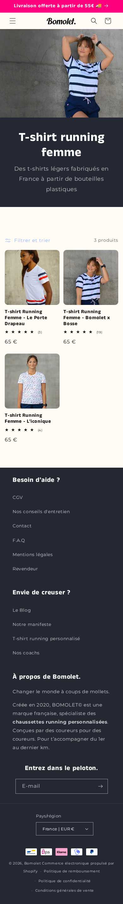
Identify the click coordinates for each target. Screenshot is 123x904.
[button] (13, 21)
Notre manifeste (32, 624)
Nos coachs (26, 653)
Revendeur (25, 569)
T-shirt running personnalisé (46, 638)
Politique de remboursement (72, 871)
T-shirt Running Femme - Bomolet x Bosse (86, 318)
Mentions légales (33, 554)
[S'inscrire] (101, 786)
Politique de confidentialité (64, 881)
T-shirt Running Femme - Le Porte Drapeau (26, 318)
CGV (18, 497)
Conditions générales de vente (64, 890)
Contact (22, 526)
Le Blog (22, 610)
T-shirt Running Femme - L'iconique (28, 419)
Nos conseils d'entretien (41, 511)
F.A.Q (19, 540)
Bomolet (32, 863)
